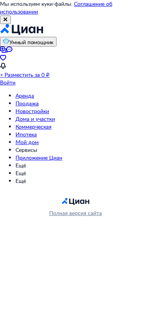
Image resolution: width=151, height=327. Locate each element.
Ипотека (26, 134)
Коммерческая (33, 126)
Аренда (24, 95)
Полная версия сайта (75, 213)
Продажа (27, 103)
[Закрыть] (5, 19)
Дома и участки (35, 118)
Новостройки (32, 111)
